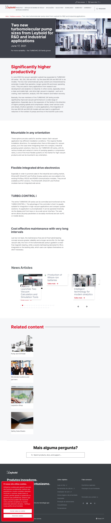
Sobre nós (78, 7)
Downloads (69, 7)
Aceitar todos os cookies (17, 511)
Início (7, 16)
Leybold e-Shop (17, 405)
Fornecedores (61, 508)
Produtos (19, 7)
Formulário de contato (89, 497)
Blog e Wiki (59, 7)
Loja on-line (61, 485)
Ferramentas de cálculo (65, 488)
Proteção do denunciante (65, 501)
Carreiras (87, 7)
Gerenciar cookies (17, 515)
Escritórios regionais (88, 485)
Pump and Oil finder (18, 354)
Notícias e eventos (22, 10)
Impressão (60, 498)
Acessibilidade (62, 505)
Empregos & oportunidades (91, 488)
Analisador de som (63, 492)
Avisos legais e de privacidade (67, 495)
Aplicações (50, 7)
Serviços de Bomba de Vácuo (34, 7)
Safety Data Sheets (18, 431)
